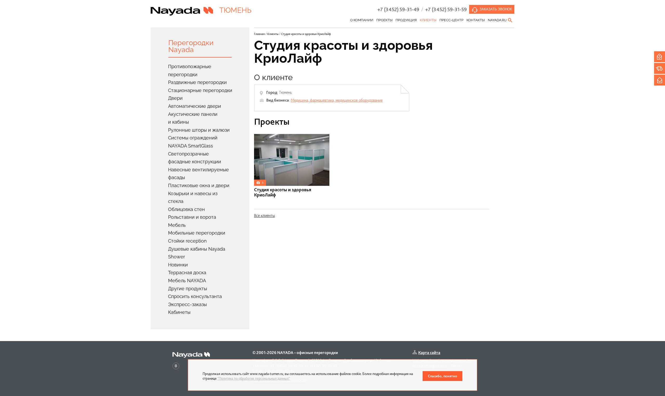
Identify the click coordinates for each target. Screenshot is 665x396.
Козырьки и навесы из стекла (192, 197)
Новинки (178, 264)
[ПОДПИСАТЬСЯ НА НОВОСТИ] (659, 80)
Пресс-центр (451, 20)
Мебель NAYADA (187, 280)
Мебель (177, 225)
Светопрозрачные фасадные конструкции (194, 158)
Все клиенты (264, 215)
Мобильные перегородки (196, 233)
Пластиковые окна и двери (198, 185)
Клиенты (428, 20)
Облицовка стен (186, 209)
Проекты (384, 20)
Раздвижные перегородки (197, 82)
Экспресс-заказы (187, 304)
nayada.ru (497, 20)
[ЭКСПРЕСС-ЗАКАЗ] (659, 68)
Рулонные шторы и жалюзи (199, 130)
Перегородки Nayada (191, 46)
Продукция (406, 20)
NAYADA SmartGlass (190, 145)
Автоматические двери (194, 106)
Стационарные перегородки (200, 90)
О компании (361, 20)
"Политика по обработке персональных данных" (253, 378)
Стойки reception (187, 241)
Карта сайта (429, 352)
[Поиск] (510, 20)
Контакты (476, 20)
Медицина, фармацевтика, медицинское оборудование (337, 100)
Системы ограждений (192, 137)
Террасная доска (187, 272)
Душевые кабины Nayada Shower (196, 253)
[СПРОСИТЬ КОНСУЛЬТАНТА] (659, 56)
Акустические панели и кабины (192, 118)
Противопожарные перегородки (189, 70)
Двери (175, 98)
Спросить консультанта (195, 296)
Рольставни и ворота (192, 217)
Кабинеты (179, 312)
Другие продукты (187, 288)
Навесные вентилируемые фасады (198, 173)
